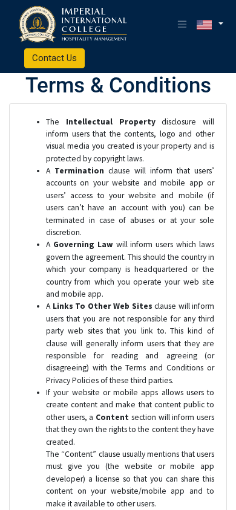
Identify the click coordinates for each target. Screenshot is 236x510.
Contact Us (54, 58)
